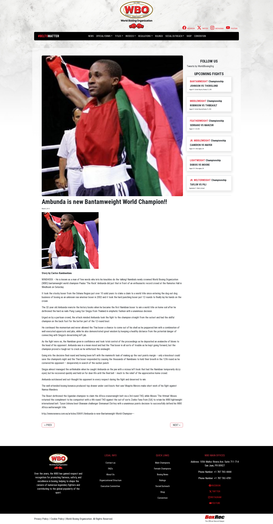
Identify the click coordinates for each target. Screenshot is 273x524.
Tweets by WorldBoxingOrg (200, 66)
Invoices (130, 36)
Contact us (110, 463)
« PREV (48, 425)
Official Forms (103, 36)
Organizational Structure (110, 480)
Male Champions (162, 463)
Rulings (159, 36)
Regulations (144, 36)
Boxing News (162, 474)
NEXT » (176, 425)
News (91, 36)
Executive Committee (110, 486)
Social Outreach (173, 36)
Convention (163, 498)
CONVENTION (200, 36)
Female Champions (162, 468)
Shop (189, 36)
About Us (110, 474)
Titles (118, 36)
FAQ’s (110, 468)
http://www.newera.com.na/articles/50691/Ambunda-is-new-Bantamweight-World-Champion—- (88, 413)
